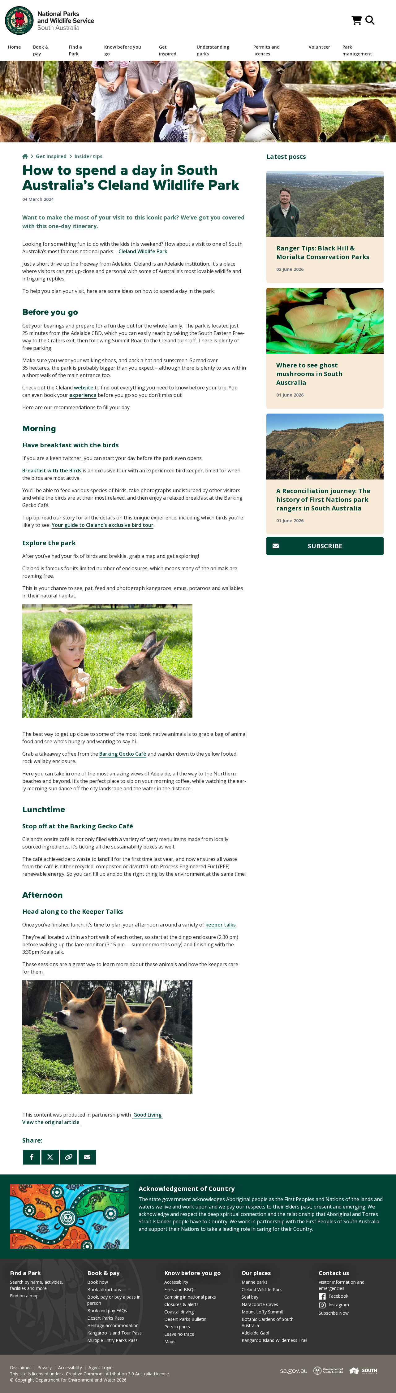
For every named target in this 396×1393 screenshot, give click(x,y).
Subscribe (325, 546)
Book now (97, 1282)
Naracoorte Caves (260, 1304)
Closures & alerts (181, 1304)
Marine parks (255, 1282)
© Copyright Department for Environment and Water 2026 (68, 1380)
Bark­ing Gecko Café (122, 753)
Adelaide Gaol (255, 1333)
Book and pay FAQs (107, 1310)
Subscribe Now (334, 1313)
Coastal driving (179, 1312)
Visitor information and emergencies (341, 1285)
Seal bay (250, 1297)
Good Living (147, 1114)
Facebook (338, 1296)
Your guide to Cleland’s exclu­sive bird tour (102, 525)
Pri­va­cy (44, 1367)
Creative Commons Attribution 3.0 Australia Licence (117, 1374)
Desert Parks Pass (105, 1318)
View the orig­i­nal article (51, 1122)
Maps (169, 1341)
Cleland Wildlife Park (262, 1289)
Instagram (339, 1305)
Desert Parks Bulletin (185, 1319)
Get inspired (51, 156)
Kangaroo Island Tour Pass (114, 1333)
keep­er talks (220, 924)
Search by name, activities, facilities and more (36, 1285)
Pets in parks (177, 1327)
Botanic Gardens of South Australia (268, 1322)
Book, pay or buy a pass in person (113, 1300)
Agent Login (100, 1367)
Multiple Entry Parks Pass (112, 1340)
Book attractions (104, 1289)
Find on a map (24, 1296)
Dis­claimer (20, 1367)
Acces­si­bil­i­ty (70, 1367)
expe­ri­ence (83, 395)
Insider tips (88, 156)
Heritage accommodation (113, 1325)
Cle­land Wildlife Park (142, 251)
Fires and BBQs (180, 1289)
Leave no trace (179, 1334)
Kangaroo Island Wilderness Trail (274, 1340)
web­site (83, 387)
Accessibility (176, 1282)
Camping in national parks (190, 1297)
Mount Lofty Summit (262, 1312)
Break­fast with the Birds (51, 470)
